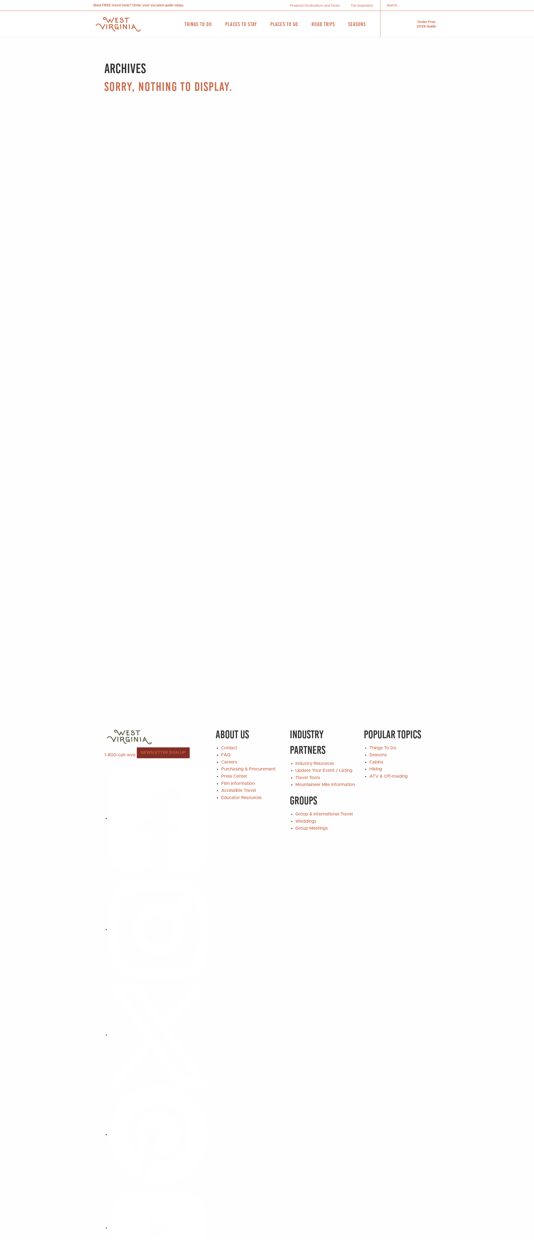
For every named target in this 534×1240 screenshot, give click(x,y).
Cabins (376, 762)
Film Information (238, 783)
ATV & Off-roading (388, 776)
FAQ (226, 755)
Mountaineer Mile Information (325, 784)
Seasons (378, 755)
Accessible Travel (238, 790)
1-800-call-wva (119, 754)
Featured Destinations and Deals (315, 6)
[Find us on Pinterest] (158, 1134)
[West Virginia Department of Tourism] (118, 24)
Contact (229, 748)
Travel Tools (307, 777)
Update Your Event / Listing (323, 770)
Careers (229, 762)
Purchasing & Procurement (248, 769)
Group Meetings (311, 828)
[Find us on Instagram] (158, 929)
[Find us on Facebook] (158, 818)
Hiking (375, 769)
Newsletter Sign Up (163, 753)
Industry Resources (314, 763)
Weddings (306, 821)
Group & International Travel (324, 814)
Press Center (234, 776)
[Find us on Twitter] (158, 1034)
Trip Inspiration (362, 6)
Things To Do (382, 748)
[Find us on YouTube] (158, 1228)
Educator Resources (241, 797)
